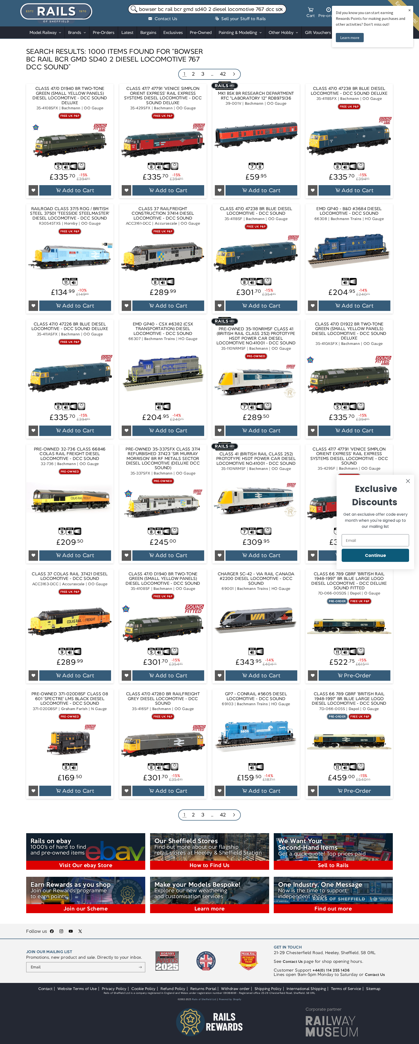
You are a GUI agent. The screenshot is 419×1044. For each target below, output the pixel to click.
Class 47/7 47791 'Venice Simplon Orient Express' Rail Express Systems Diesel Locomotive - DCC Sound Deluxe (163, 95)
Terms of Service (346, 988)
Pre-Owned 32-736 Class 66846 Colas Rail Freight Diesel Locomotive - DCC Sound (70, 454)
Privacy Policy (114, 988)
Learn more (349, 37)
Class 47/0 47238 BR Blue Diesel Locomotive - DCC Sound (256, 211)
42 (223, 73)
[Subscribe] (140, 967)
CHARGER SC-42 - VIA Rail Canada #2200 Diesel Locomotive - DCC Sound (256, 579)
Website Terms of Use (77, 988)
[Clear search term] (281, 9)
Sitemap (373, 988)
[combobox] (207, 9)
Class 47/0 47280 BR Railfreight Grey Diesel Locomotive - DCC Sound (163, 699)
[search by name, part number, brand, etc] (133, 9)
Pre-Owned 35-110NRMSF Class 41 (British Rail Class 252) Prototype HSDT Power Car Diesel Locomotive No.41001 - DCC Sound (256, 336)
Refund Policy (173, 988)
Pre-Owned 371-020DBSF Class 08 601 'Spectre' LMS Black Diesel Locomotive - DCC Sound (70, 699)
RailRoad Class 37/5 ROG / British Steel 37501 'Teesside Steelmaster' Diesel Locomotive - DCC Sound (69, 213)
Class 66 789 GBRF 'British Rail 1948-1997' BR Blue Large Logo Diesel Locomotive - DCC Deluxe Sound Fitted (349, 581)
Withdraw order (235, 988)
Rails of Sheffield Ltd (204, 999)
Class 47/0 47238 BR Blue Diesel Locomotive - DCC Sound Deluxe (349, 91)
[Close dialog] (408, 481)
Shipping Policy (268, 988)
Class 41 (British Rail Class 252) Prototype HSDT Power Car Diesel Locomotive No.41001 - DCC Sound (256, 459)
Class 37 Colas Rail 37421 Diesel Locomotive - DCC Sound (70, 576)
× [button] (409, 10)
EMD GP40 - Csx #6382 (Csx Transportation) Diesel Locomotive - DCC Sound (163, 329)
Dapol (355, 593)
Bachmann (71, 108)
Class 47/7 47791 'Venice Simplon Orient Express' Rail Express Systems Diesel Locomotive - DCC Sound (349, 456)
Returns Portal (203, 988)
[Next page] (233, 74)
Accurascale (166, 223)
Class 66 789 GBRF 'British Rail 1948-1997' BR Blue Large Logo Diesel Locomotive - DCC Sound (349, 699)
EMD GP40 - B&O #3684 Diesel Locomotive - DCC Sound (349, 211)
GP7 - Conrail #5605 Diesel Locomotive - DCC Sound (256, 696)
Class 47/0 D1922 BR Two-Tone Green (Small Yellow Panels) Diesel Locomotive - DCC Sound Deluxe (349, 331)
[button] (310, 13)
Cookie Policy (143, 988)
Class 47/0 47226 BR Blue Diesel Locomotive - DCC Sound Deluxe (70, 326)
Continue (375, 555)
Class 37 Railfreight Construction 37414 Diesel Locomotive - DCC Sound (163, 213)
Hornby (71, 223)
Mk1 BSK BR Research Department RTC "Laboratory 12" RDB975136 (256, 96)
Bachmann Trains (346, 218)
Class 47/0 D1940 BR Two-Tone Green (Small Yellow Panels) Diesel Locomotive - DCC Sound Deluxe (69, 95)
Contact (45, 988)
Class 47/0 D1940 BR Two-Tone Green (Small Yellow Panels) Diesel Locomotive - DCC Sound (163, 579)
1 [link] (184, 73)
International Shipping (306, 988)
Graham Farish (74, 708)
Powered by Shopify (230, 999)
